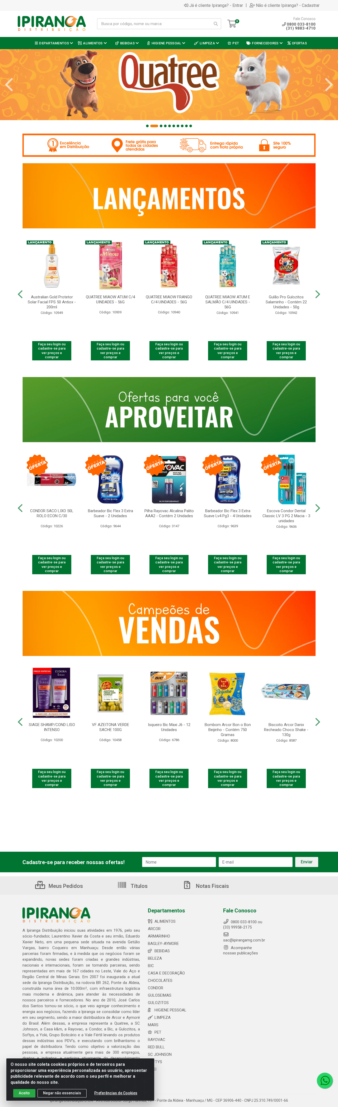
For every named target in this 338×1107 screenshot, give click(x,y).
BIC (151, 965)
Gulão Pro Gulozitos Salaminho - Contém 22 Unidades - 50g (286, 302)
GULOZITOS (158, 1002)
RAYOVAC (156, 1039)
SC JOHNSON (160, 1054)
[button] (147, 126)
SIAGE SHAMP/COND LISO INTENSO (52, 727)
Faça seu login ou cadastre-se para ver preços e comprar (51, 350)
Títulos (138, 886)
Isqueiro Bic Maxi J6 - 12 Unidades (169, 727)
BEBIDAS (162, 951)
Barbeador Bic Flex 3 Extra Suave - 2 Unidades (110, 513)
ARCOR (154, 928)
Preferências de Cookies (115, 1093)
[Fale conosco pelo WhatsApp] (325, 1081)
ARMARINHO (159, 936)
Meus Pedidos (65, 886)
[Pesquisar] (215, 23)
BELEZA (155, 958)
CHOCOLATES (160, 980)
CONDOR (155, 988)
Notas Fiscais (212, 886)
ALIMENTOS (165, 921)
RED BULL (156, 1047)
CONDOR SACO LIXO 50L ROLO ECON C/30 (51, 513)
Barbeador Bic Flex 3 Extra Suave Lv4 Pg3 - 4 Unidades (228, 513)
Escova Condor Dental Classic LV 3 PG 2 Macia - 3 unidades (286, 515)
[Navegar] (9, 85)
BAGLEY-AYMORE (163, 943)
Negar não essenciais (62, 1093)
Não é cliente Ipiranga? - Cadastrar (288, 5)
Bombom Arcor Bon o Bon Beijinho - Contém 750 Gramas (228, 729)
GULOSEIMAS (159, 995)
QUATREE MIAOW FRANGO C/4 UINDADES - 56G (169, 299)
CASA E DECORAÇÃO (166, 973)
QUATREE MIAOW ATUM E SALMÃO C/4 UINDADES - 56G (227, 302)
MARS (153, 1025)
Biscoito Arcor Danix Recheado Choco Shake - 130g (286, 729)
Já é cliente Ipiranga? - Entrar (216, 5)
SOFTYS (155, 1061)
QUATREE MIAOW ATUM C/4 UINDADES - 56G (110, 299)
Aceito (24, 1093)
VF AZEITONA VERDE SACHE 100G (110, 727)
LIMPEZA (162, 1017)
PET (157, 1032)
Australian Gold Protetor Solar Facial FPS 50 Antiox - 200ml (52, 302)
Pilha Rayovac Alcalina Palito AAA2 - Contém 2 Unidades (169, 513)
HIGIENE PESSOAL (170, 1010)
